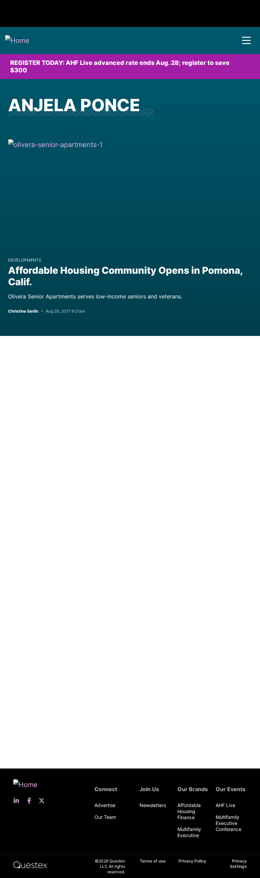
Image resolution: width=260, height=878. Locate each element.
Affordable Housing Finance (189, 811)
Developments (24, 260)
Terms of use (153, 860)
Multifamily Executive (189, 832)
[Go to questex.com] (30, 864)
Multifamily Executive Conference (228, 823)
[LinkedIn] (18, 800)
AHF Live (225, 805)
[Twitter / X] (44, 800)
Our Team (105, 817)
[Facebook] (31, 800)
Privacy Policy (192, 860)
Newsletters (152, 805)
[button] (246, 40)
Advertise (104, 805)
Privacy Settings (238, 863)
